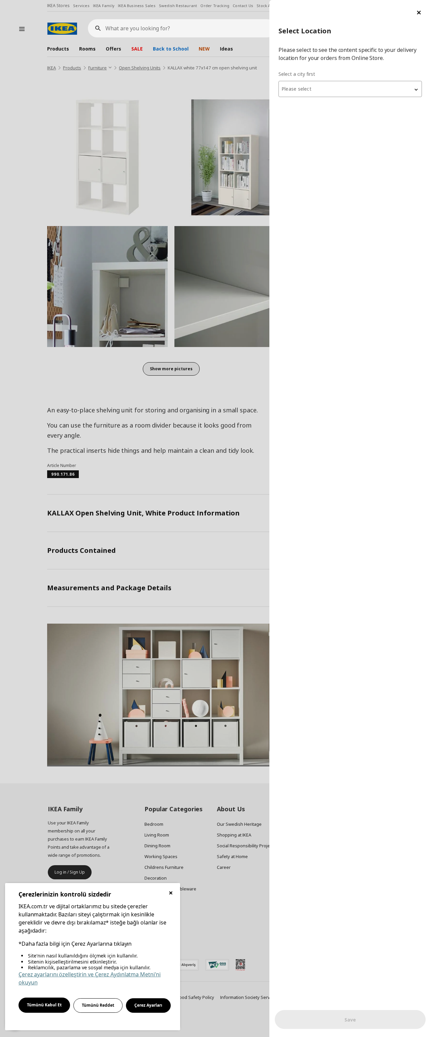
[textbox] (350, 89)
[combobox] (350, 89)
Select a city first (296, 74)
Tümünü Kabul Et (44, 1005)
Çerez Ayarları (148, 1005)
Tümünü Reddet (98, 1005)
